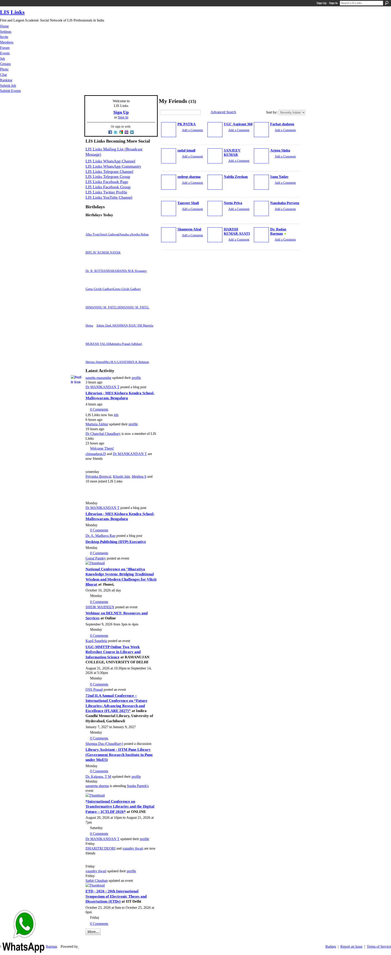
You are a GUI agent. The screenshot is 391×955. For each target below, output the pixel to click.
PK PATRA (186, 124)
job (116, 415)
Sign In (333, 3)
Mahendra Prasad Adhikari (125, 344)
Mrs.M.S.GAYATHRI (118, 362)
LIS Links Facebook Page (107, 181)
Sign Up (322, 3)
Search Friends (204, 112)
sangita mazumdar (98, 378)
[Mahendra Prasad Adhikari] (113, 338)
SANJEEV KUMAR (232, 152)
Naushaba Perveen (284, 203)
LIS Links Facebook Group (108, 187)
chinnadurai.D (96, 454)
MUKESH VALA (97, 344)
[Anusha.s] (124, 228)
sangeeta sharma (97, 786)
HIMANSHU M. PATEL (101, 307)
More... (93, 932)
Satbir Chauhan (97, 880)
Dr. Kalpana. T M (98, 776)
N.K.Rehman (140, 362)
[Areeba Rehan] (136, 228)
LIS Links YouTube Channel (109, 197)
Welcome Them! (102, 448)
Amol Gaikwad (109, 234)
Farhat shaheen (282, 124)
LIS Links (12, 12)
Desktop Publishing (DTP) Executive (116, 542)
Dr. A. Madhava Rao (100, 536)
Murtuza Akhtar (97, 424)
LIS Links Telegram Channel (109, 171)
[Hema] (91, 320)
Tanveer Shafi (188, 203)
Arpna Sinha (280, 150)
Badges (330, 946)
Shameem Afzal (189, 229)
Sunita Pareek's (138, 786)
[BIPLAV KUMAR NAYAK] (91, 247)
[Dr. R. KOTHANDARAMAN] (91, 265)
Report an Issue (351, 946)
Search (387, 3)
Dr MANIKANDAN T (102, 387)
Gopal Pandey (96, 558)
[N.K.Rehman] (137, 356)
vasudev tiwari (132, 848)
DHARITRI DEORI (100, 848)
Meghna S (139, 476)
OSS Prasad (94, 689)
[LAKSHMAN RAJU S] (115, 320)
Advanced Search (223, 112)
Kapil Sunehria (96, 641)
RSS (88, 938)
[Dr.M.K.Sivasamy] (129, 265)
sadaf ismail (186, 150)
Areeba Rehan (140, 234)
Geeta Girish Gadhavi (99, 289)
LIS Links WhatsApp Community (113, 166)
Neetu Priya (233, 203)
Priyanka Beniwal (98, 476)
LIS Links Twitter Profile (106, 192)
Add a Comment (192, 130)
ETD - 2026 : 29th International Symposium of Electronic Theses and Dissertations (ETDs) (116, 896)
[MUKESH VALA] (91, 338)
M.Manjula (146, 325)
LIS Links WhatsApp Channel (110, 161)
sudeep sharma (188, 177)
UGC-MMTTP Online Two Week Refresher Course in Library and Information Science (113, 652)
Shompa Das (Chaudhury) (104, 744)
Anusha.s (125, 234)
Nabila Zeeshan (236, 177)
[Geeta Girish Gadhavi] (91, 283)
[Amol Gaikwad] (105, 228)
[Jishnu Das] (101, 320)
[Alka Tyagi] (91, 228)
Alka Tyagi (93, 234)
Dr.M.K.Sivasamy (135, 271)
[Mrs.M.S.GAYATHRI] (110, 356)
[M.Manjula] (144, 320)
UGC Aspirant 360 (238, 124)
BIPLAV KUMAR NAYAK (103, 252)
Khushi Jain (121, 476)
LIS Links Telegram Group (108, 176)
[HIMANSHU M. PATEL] (91, 301)
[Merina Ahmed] (91, 356)
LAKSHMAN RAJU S (124, 325)
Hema (89, 325)
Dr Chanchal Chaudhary (103, 434)
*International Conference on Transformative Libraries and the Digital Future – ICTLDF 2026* (120, 806)
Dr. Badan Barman (278, 231)
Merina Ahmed (95, 362)
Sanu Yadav (279, 177)
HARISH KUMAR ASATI (237, 231)
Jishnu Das (103, 325)
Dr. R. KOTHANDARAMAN (105, 271)
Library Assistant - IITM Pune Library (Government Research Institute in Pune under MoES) (119, 754)
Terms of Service (379, 946)
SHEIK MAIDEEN (100, 607)
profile (136, 378)
